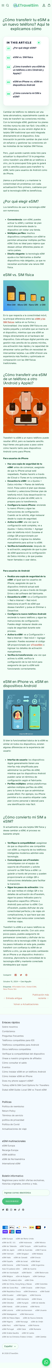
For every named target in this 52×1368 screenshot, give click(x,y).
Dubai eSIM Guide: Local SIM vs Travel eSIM (24, 1089)
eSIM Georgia (7, 1299)
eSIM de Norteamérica (13, 1159)
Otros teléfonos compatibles (16, 1049)
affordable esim (18, 987)
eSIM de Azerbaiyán (10, 1272)
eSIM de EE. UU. (9, 1242)
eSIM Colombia (41, 1284)
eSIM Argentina (37, 1265)
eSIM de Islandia (38, 1303)
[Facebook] (7, 1210)
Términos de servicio (12, 1115)
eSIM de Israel (22, 1261)
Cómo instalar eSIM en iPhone (17, 1076)
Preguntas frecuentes (13, 1036)
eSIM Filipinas (19, 1325)
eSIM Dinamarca (30, 1291)
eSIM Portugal (8, 1329)
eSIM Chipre (40, 1288)
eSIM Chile (29, 1280)
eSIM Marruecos (27, 1314)
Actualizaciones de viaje (14, 1129)
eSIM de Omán (37, 1322)
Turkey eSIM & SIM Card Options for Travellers (25, 1085)
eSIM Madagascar (9, 1314)
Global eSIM (31, 987)
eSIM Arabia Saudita (10, 1333)
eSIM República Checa (11, 1291)
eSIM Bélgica (7, 1276)
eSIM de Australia (25, 1250)
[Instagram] (11, 1210)
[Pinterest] (23, 1210)
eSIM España (7, 1261)
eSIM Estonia (7, 1265)
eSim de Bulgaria (23, 1276)
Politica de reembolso (13, 1106)
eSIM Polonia (33, 1325)
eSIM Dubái (44, 1291)
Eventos (6, 1067)
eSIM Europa (8, 1145)
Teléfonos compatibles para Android (20, 1044)
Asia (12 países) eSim (11, 1269)
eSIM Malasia (37, 1254)
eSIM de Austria (29, 1269)
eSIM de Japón (8, 1250)
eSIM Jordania (21, 1306)
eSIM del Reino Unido (25, 1239)
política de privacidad (13, 1120)
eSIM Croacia (26, 1288)
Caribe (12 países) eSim (12, 1280)
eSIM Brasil (35, 1261)
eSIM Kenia (34, 1306)
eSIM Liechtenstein (24, 1310)
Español (8, 1346)
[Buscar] (9, 5)
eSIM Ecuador (8, 1295)
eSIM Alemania (23, 1299)
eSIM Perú (6, 1325)
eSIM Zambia (41, 1337)
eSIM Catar (21, 1329)
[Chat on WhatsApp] (46, 1362)
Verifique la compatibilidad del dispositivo (23, 1053)
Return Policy (8, 1111)
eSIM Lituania (40, 1310)
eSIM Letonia (7, 1310)
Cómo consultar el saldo (14, 1062)
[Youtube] (15, 1210)
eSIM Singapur (23, 1254)
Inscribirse (12, 1201)
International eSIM (11, 1163)
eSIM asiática (8, 1154)
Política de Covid (10, 1124)
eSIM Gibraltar (8, 1303)
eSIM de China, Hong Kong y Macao (17, 1284)
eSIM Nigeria (7, 1322)
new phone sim (9, 989)
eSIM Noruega (22, 1322)
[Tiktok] (19, 1210)
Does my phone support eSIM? (17, 1080)
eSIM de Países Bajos (11, 1318)
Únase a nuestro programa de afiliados (21, 1058)
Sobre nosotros (10, 1026)
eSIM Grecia (35, 1257)
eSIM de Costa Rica (10, 1288)
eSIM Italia (6, 1257)
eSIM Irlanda (7, 1306)
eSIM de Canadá (20, 1257)
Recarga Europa (10, 1150)
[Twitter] (3, 1210)
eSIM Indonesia (25, 1242)
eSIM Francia (40, 1250)
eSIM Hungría (22, 1303)
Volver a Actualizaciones (26, 1004)
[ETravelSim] (26, 5)
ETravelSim (13, 1353)
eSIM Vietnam (8, 1254)
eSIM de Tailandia (9, 1246)
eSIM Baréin (27, 1272)
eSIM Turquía (25, 1246)
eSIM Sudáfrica (40, 1246)
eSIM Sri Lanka (28, 1333)
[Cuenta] (43, 5)
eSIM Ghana (37, 1299)
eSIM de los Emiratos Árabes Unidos (17, 1337)
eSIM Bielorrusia (41, 1272)
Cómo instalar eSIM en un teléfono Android (24, 1071)
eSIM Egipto (22, 1295)
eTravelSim (37, 644)
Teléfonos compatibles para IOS (18, 1040)
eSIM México (40, 1242)
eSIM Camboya (39, 1276)
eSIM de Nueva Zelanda (33, 1318)
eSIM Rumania (35, 1329)
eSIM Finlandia (22, 1265)
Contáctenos (8, 1031)
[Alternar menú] (3, 5)
